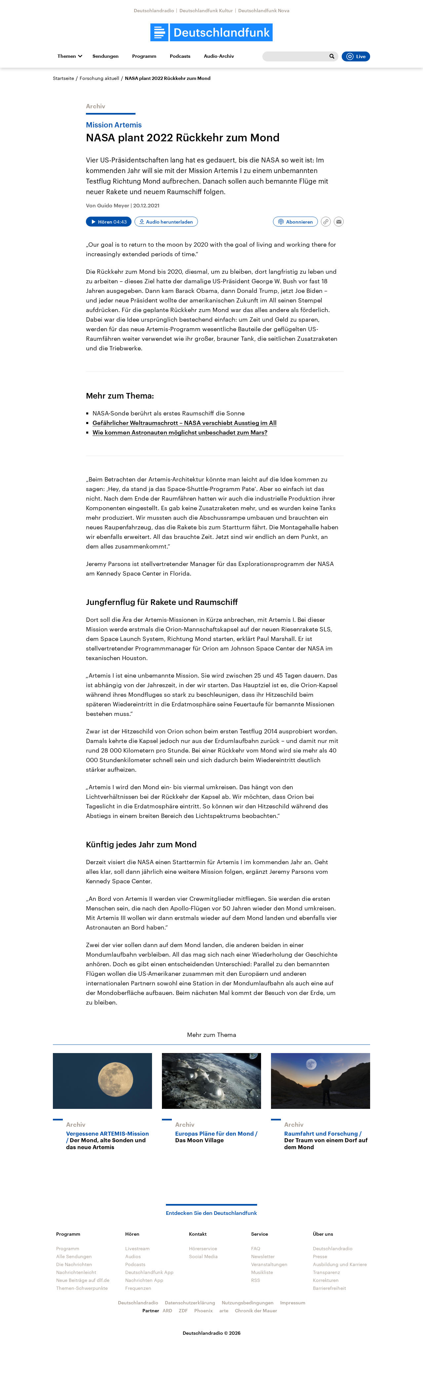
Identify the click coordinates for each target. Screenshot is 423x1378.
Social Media (203, 1256)
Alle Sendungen (74, 1256)
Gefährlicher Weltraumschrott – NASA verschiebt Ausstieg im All (185, 422)
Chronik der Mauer (256, 1310)
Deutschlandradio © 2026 (212, 1333)
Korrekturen (326, 1280)
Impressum (292, 1302)
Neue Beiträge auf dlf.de (82, 1280)
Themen (67, 56)
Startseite (63, 78)
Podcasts (180, 56)
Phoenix (203, 1310)
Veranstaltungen (269, 1264)
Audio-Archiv (219, 56)
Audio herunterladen (169, 222)
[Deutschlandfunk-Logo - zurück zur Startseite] (211, 32)
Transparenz (326, 1272)
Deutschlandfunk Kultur (206, 10)
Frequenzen (138, 1288)
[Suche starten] (332, 56)
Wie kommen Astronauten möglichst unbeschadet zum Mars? (180, 432)
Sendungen (106, 56)
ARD (167, 1310)
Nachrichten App (144, 1280)
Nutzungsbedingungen (248, 1302)
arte (223, 1310)
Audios (133, 1256)
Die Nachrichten (74, 1264)
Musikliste (262, 1272)
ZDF (183, 1310)
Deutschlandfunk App (149, 1272)
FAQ (255, 1248)
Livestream (137, 1248)
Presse (320, 1256)
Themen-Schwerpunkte (82, 1288)
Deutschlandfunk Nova (263, 10)
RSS (255, 1280)
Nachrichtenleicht (76, 1272)
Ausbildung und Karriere (340, 1264)
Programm (144, 56)
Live (360, 56)
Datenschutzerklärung (190, 1302)
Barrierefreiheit (329, 1288)
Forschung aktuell (99, 78)
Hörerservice (203, 1248)
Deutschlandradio (154, 10)
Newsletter (263, 1256)
